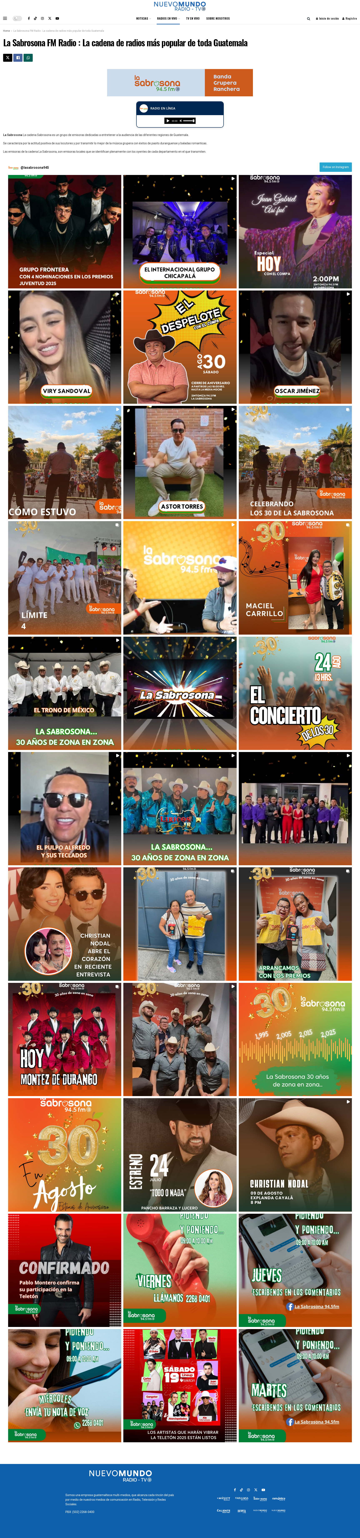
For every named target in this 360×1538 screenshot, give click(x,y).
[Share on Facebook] (17, 58)
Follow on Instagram (336, 167)
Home (6, 31)
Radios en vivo (167, 18)
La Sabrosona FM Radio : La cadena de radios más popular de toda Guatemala (58, 31)
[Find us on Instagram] (42, 18)
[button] (64, 231)
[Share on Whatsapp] (28, 58)
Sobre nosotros (218, 18)
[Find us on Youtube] (57, 18)
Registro (351, 18)
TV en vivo (193, 18)
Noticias (142, 18)
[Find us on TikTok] (35, 18)
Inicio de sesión (328, 18)
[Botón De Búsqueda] (308, 18)
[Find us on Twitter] (49, 18)
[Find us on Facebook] (29, 18)
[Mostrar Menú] (5, 18)
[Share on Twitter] (7, 58)
